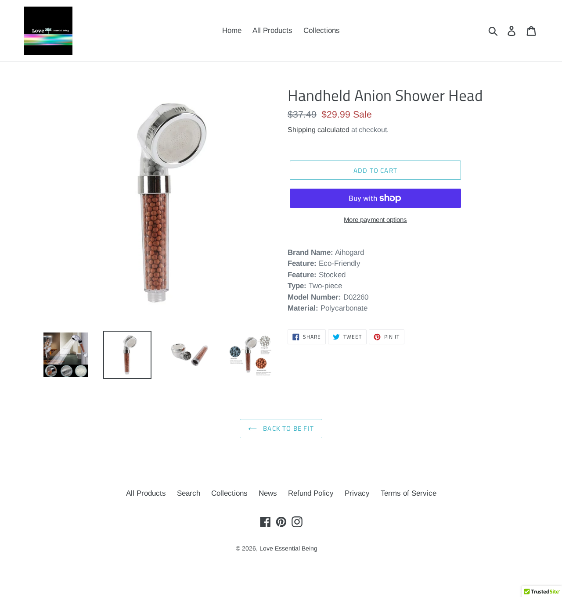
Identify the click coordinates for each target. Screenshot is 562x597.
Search (188, 493)
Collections (229, 493)
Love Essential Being (288, 548)
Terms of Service (408, 493)
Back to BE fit (287, 428)
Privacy (357, 493)
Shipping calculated (318, 129)
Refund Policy (311, 493)
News (268, 493)
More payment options (375, 219)
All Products (146, 493)
